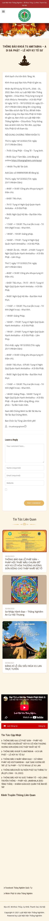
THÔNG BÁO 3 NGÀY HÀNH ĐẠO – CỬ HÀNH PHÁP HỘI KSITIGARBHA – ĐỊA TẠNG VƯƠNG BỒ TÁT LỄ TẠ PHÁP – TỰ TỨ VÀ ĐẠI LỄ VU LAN (23, 762)
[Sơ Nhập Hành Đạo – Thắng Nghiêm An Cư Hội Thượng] (25, 589)
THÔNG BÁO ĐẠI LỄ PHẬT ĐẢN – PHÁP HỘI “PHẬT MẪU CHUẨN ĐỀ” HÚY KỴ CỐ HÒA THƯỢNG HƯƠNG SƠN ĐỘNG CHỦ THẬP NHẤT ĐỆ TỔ (23, 564)
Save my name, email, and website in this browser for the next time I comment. (22, 494)
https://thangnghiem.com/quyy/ (26, 160)
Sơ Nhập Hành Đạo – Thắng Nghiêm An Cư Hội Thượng (24, 613)
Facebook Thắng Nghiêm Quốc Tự (18, 888)
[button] (3, 11)
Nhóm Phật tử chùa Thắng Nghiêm (19, 893)
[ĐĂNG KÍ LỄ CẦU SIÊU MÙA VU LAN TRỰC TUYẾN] (25, 640)
